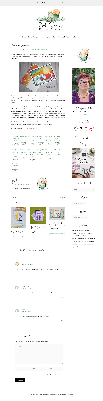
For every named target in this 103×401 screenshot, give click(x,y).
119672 (15, 160)
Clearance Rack (41, 3)
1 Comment (51, 233)
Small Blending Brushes (15, 169)
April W (23, 310)
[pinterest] (86, 128)
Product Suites (51, 3)
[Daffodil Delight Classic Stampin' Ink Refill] (15, 153)
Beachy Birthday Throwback (57, 225)
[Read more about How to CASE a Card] (39, 215)
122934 (32, 160)
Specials (49, 37)
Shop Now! (56, 37)
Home (24, 37)
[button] (70, 37)
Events (42, 37)
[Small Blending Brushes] (15, 165)
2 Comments (32, 237)
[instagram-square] (81, 128)
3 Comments (25, 49)
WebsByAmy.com (69, 394)
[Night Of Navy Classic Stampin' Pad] (40, 139)
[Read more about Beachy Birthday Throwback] (58, 213)
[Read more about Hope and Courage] (19, 217)
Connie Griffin (25, 286)
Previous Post (15, 197)
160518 (15, 170)
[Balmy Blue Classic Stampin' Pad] (24, 139)
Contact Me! (84, 115)
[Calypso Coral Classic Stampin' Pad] (24, 152)
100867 (41, 158)
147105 (24, 144)
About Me (76, 37)
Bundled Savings (62, 3)
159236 (57, 158)
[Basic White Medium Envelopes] (57, 152)
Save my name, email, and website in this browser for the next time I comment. (36, 375)
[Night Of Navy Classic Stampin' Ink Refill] (49, 140)
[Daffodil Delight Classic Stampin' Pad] (57, 139)
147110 (41, 144)
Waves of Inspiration (42, 49)
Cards (20, 49)
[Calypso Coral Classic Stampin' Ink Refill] (32, 153)
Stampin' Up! (33, 49)
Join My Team (66, 37)
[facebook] (75, 128)
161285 (49, 158)
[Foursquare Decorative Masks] (49, 152)
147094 (57, 144)
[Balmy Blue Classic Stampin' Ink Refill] (32, 140)
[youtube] (91, 128)
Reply (61, 274)
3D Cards (56, 233)
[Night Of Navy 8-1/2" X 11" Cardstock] (40, 152)
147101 (24, 158)
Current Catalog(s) (33, 37)
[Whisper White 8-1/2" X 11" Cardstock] (15, 140)
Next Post (63, 197)
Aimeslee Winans (25, 263)
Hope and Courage (19, 231)
